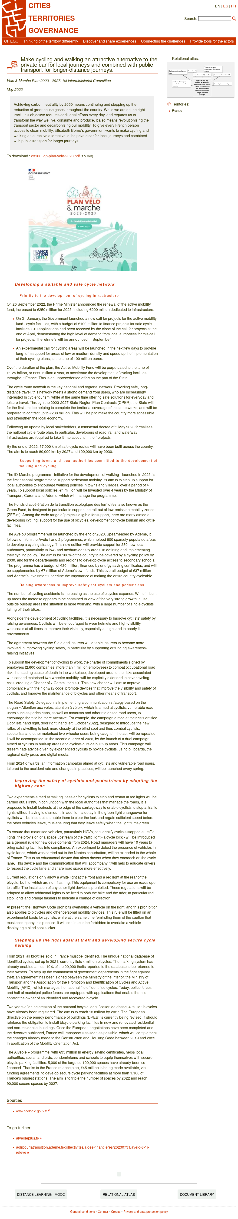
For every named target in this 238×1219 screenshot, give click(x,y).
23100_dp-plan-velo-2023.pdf (55, 156)
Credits (115, 1211)
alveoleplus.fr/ (27, 1138)
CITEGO (11, 41)
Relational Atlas (119, 1194)
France (177, 110)
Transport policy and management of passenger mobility (212, 69)
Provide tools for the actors (212, 41)
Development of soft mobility (222, 75)
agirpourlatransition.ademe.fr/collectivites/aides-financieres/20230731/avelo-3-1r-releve (82, 1149)
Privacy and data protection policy (145, 1211)
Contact (103, 1211)
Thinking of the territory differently (50, 41)
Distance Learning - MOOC (41, 1194)
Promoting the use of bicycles (222, 84)
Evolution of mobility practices (202, 75)
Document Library (197, 1194)
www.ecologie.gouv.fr (31, 1110)
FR (233, 6)
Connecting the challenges (163, 41)
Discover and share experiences (109, 41)
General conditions (82, 1211)
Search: (190, 18)
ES (225, 6)
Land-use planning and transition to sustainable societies (180, 84)
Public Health (192, 71)
